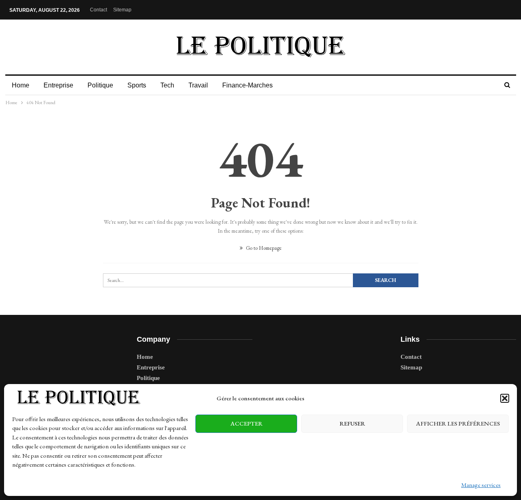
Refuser (352, 423)
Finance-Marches (247, 85)
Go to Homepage (263, 248)
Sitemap (122, 10)
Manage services (481, 485)
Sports (136, 85)
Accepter (246, 423)
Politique (100, 85)
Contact (98, 10)
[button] (505, 398)
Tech (167, 85)
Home (20, 85)
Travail (198, 85)
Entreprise (58, 85)
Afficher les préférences (458, 423)
